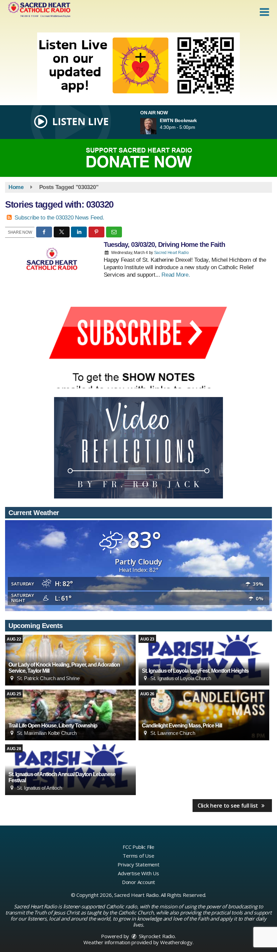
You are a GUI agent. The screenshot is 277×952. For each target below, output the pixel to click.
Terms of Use (138, 855)
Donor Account (138, 882)
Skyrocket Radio (156, 936)
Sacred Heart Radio (171, 252)
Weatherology (176, 942)
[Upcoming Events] (203, 660)
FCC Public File (138, 846)
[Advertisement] (138, 66)
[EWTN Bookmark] (156, 126)
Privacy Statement (138, 864)
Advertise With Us (138, 873)
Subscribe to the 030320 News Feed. (59, 217)
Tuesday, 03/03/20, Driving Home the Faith (164, 244)
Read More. (175, 275)
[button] (264, 12)
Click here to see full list (228, 805)
